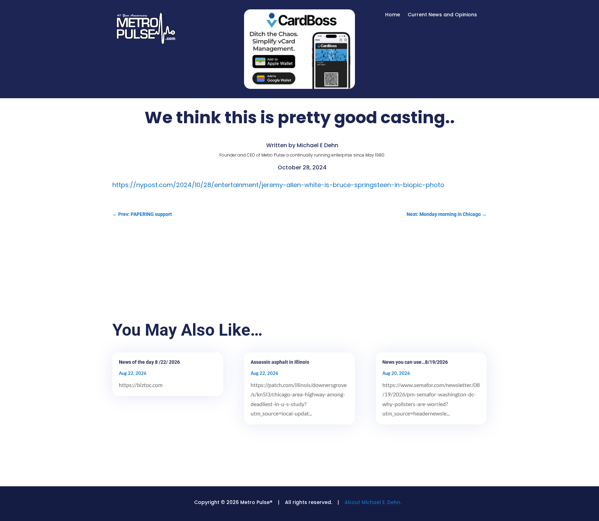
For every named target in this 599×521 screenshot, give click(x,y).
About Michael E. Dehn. (373, 502)
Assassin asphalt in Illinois (280, 362)
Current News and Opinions (442, 15)
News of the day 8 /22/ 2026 (149, 362)
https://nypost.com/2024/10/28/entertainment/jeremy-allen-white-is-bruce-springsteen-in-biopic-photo (278, 184)
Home (392, 15)
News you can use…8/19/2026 (415, 362)
